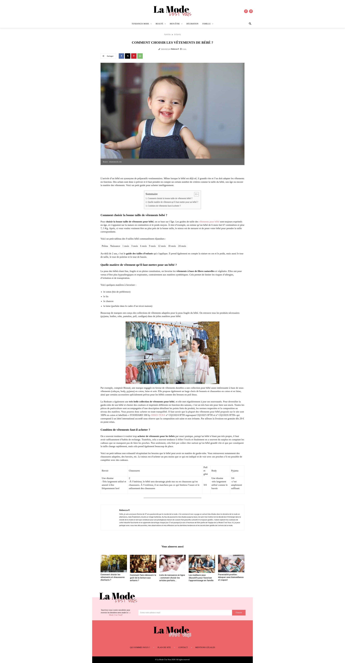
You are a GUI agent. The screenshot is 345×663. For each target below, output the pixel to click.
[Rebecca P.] (110, 517)
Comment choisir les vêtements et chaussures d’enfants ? (113, 577)
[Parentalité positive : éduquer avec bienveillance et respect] (231, 563)
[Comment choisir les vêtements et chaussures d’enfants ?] (114, 563)
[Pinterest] (134, 56)
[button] (242, 24)
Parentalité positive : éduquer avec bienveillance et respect (231, 577)
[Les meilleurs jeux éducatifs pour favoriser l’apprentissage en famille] (202, 564)
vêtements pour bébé (209, 221)
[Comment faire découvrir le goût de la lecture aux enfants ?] (143, 564)
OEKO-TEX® (158, 415)
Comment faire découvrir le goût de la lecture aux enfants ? (143, 578)
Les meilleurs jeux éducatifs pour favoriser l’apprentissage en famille (201, 578)
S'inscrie (239, 613)
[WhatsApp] (140, 56)
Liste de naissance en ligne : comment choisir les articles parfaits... (172, 578)
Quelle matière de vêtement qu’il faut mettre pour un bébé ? (173, 202)
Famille (167, 34)
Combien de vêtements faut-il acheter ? (164, 206)
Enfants (177, 34)
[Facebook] (246, 11)
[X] (127, 56)
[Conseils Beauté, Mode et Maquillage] (172, 11)
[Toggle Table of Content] (195, 194)
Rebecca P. (175, 49)
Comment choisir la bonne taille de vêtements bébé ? (170, 198)
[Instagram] (251, 11)
